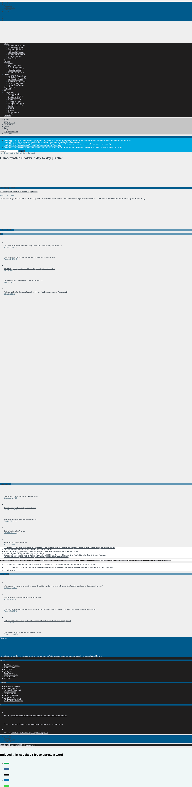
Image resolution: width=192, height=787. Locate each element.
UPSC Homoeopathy (15, 83)
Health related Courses (16, 72)
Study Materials (9, 87)
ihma (102, 560)
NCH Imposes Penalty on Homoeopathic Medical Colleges (22, 632)
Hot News (7, 4)
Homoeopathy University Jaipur (88, 560)
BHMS (10, 63)
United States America (16, 103)
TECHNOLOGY (9, 123)
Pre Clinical (8, 669)
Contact (7, 11)
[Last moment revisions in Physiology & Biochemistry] (8, 493)
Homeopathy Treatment (12, 690)
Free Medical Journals (12, 686)
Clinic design (8, 124)
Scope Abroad (9, 92)
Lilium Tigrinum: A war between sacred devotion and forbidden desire (38, 724)
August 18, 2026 (10, 599)
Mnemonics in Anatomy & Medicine (15, 542)
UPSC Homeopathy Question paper (160, 560)
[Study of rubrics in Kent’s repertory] (8, 527)
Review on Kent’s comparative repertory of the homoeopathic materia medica (39, 716)
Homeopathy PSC (49, 560)
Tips (5, 128)
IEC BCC (7, 678)
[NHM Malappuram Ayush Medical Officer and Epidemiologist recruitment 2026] (8, 265)
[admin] (6, 729)
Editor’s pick (4, 574)
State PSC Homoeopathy (17, 81)
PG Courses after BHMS (12, 699)
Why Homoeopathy (11, 132)
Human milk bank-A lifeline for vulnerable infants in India (24, 553)
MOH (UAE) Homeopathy (17, 78)
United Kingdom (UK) (15, 105)
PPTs (6, 90)
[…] (144, 199)
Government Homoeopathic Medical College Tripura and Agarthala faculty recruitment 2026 (33, 245)
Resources (8, 6)
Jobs (5, 60)
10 (16, 195)
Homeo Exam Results (16, 85)
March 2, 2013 (5, 195)
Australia (11, 110)
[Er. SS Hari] (6, 721)
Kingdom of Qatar (14, 98)
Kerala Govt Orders (11, 675)
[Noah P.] (6, 712)
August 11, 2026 (10, 247)
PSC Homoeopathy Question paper (141, 560)
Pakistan (11, 108)
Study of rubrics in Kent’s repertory (15, 531)
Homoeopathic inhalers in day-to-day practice (19, 192)
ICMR (98, 560)
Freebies (7, 130)
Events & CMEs (9, 668)
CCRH (23, 560)
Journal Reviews (10, 692)
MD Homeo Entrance (15, 80)
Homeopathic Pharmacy (16, 54)
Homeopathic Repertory (16, 53)
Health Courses (9, 697)
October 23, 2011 (10, 521)
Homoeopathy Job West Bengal (70, 560)
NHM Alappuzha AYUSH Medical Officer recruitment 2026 (23, 280)
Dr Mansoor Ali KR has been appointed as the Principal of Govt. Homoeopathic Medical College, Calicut (37, 621)
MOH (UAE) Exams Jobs (17, 76)
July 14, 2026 (9, 270)
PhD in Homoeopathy (15, 67)
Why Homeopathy (10, 688)
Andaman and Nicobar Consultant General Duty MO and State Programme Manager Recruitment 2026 (36, 292)
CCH (19, 560)
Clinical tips (8, 671)
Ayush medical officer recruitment (9, 560)
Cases (6, 126)
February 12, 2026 (10, 634)
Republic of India (14, 94)
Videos (6, 119)
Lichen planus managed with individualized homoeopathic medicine (28, 549)
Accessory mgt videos (12, 666)
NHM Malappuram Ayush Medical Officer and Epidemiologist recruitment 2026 (29, 269)
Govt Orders (8, 133)
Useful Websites (10, 694)
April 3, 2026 (8, 622)
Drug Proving (12, 58)
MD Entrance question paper (120, 560)
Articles (6, 44)
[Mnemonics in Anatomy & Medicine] (8, 539)
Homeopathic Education (16, 45)
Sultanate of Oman (14, 99)
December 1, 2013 (10, 498)
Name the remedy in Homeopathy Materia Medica (20, 508)
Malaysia (11, 107)
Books (6, 121)
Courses (7, 62)
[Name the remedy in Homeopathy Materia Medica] (8, 504)
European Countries (15, 101)
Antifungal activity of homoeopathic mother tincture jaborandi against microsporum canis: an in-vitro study (41, 551)
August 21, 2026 (10, 588)
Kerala (10, 114)
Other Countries (13, 112)
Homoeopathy (58, 560)
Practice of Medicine (15, 56)
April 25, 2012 (9, 544)
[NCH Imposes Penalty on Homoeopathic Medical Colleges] (8, 629)
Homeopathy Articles (15, 47)
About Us (7, 736)
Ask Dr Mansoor (9, 740)
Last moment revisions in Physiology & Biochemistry (21, 496)
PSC (130, 560)
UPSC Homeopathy (11, 695)
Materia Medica (13, 51)
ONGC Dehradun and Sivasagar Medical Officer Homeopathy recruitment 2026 (29, 257)
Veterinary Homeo (14, 71)
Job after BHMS (108, 560)
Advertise (7, 738)
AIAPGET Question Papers (13, 701)
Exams (6, 74)
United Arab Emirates (15, 96)
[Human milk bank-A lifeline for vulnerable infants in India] (8, 594)
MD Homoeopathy (14, 65)
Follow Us (7, 9)
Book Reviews (9, 673)
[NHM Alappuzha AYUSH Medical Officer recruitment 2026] (8, 277)
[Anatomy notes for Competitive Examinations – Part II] (8, 516)
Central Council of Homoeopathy (34, 560)
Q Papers (7, 89)
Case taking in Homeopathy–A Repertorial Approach (29, 733)
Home (6, 2)
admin (12, 195)
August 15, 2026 (10, 611)
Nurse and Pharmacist (16, 69)
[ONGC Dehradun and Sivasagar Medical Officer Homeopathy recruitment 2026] (8, 254)
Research (7, 116)
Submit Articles (9, 8)
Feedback (7, 742)
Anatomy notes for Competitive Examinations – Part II (21, 519)
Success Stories (10, 677)
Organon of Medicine (15, 49)
